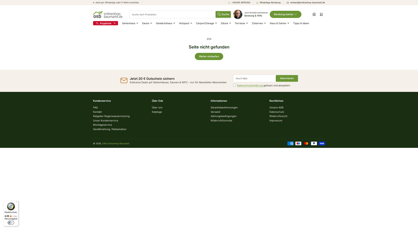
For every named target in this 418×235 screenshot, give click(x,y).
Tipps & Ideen (301, 23)
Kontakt (97, 111)
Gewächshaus (164, 23)
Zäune (224, 23)
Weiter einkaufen (209, 56)
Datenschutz (276, 111)
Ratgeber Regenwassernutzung (111, 116)
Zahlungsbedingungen (224, 116)
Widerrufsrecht (278, 116)
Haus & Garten (278, 23)
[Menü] (16, 203)
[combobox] (180, 14)
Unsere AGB (276, 107)
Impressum (275, 120)
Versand (215, 111)
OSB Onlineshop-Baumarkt (115, 143)
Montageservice (102, 124)
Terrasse (240, 23)
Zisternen (257, 23)
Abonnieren (287, 78)
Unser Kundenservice (105, 120)
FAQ (95, 107)
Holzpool (184, 23)
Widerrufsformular (221, 120)
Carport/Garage (205, 23)
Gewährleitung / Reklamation (109, 129)
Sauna (145, 23)
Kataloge (157, 111)
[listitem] (240, 2)
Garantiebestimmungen (224, 107)
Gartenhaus (128, 23)
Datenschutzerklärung (250, 85)
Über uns (157, 107)
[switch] (11, 223)
